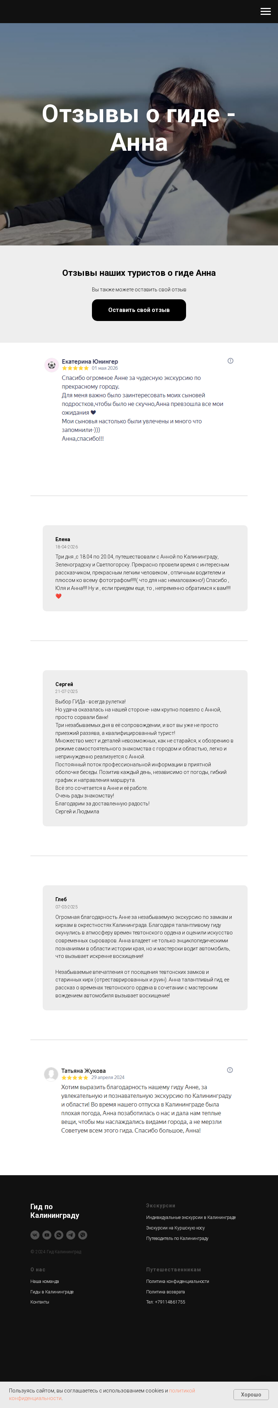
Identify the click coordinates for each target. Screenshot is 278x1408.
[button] (139, 933)
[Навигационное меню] (266, 11)
